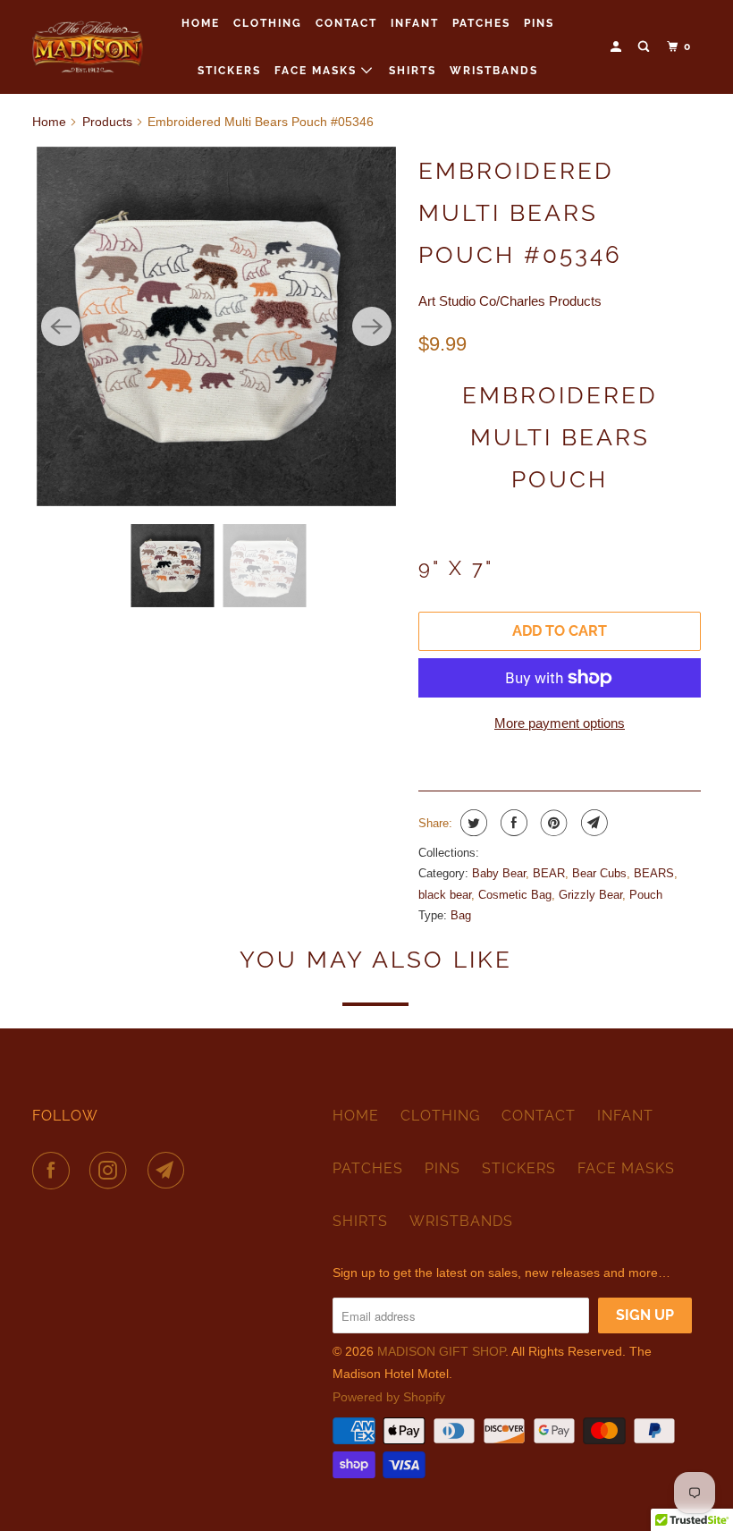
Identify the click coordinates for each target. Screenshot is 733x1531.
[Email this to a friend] (592, 822)
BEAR (549, 873)
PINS (539, 23)
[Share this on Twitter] (471, 822)
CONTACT (346, 23)
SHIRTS (412, 70)
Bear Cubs (599, 873)
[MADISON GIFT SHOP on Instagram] (111, 1170)
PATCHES (481, 23)
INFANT (415, 23)
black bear (444, 894)
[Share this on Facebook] (511, 822)
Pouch (645, 894)
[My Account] (617, 47)
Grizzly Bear (590, 894)
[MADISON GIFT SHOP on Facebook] (54, 1170)
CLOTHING (267, 23)
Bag (461, 915)
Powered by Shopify (389, 1397)
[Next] (372, 326)
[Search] (645, 47)
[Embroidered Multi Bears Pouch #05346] (216, 326)
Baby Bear (499, 873)
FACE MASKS (317, 70)
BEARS (654, 873)
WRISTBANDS (494, 70)
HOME (200, 23)
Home (49, 121)
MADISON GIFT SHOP (441, 1351)
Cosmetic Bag (515, 894)
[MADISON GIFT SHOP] (87, 46)
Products (107, 121)
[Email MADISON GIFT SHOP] (169, 1170)
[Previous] (60, 326)
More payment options (559, 723)
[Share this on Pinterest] (552, 822)
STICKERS (229, 70)
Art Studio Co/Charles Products (510, 301)
